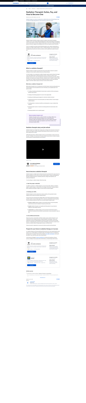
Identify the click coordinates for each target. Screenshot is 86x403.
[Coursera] (16, 3)
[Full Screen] (58, 157)
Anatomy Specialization (40, 237)
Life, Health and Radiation (35, 163)
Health (29, 8)
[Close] (71, 6)
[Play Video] (43, 149)
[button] (24, 3)
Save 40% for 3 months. (50, 5)
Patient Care (33, 8)
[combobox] (36, 3)
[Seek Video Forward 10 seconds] (39, 157)
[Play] (28, 157)
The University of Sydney (33, 164)
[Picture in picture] (56, 157)
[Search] (48, 3)
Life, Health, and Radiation (50, 233)
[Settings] (53, 157)
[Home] (26, 9)
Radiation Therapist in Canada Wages (45, 273)
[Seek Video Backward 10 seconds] (33, 157)
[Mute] (30, 157)
